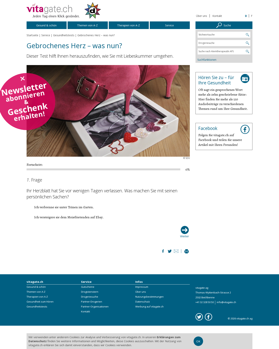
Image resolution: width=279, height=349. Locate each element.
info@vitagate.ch (226, 302)
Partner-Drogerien (91, 301)
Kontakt (217, 15)
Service (86, 282)
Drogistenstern (89, 291)
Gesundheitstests (37, 306)
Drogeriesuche (89, 296)
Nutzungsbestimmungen (149, 296)
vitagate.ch (35, 282)
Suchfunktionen (206, 59)
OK (198, 341)
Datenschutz (142, 301)
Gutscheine (87, 286)
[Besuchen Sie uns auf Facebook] (208, 317)
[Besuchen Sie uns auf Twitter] (199, 317)
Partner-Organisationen (95, 306)
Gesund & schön (36, 286)
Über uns (201, 15)
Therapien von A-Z (37, 296)
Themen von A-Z (36, 291)
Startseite (32, 35)
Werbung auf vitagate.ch (149, 306)
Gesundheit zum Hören (40, 301)
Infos (139, 282)
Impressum (141, 286)
